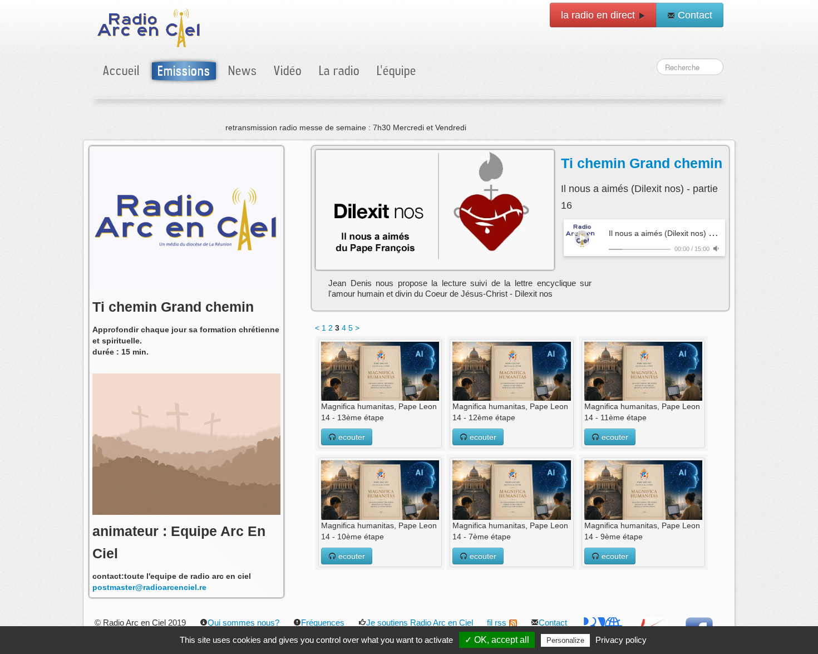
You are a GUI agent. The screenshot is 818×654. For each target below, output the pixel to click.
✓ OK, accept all (497, 640)
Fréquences (322, 622)
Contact (693, 15)
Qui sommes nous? (243, 622)
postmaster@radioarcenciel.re (149, 587)
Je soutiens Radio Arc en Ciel (419, 622)
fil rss (496, 622)
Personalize (565, 640)
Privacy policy (621, 640)
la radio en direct (599, 15)
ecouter (350, 436)
